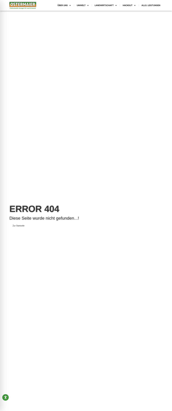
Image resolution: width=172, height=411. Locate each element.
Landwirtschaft (104, 5)
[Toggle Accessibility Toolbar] (5, 397)
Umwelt (81, 5)
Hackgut (127, 5)
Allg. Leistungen (150, 5)
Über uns (63, 5)
